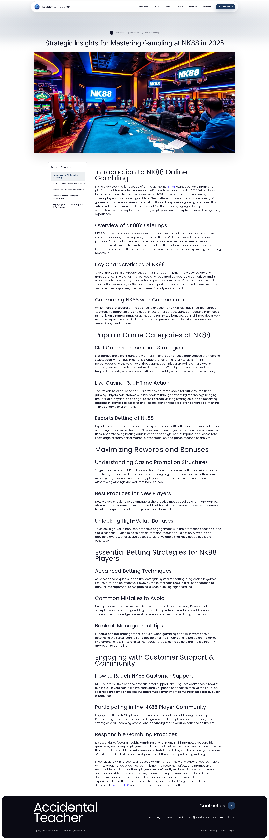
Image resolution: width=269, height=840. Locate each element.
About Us (203, 830)
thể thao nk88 (120, 785)
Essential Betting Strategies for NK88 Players (67, 197)
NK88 (172, 186)
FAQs (181, 817)
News (170, 817)
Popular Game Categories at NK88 (69, 183)
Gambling (155, 32)
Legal (231, 830)
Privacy (213, 830)
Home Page (155, 817)
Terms (223, 830)
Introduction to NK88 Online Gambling (66, 176)
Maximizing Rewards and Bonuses (69, 190)
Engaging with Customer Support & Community (68, 205)
